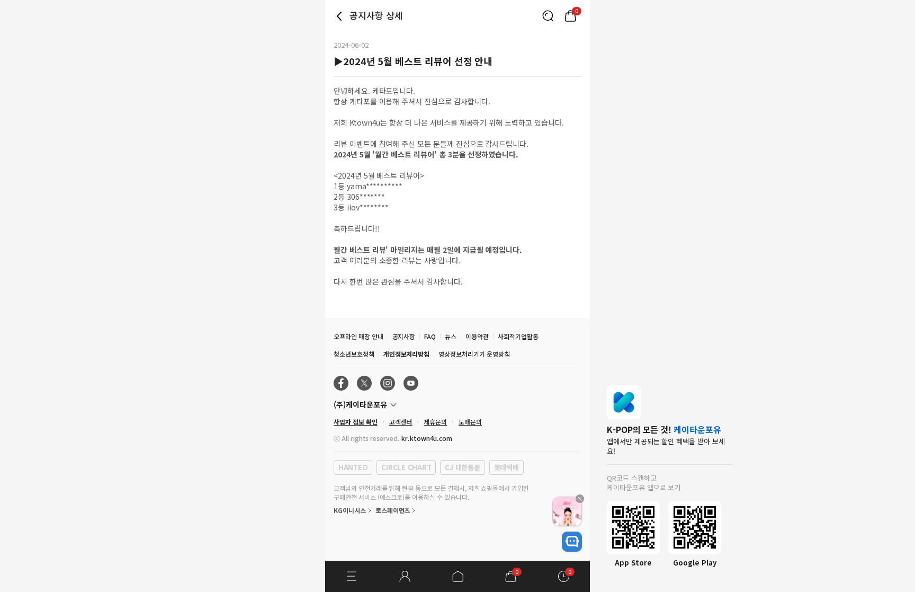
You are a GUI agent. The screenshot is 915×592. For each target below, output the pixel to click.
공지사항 (404, 336)
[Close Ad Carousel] (580, 498)
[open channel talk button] (572, 542)
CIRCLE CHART (406, 467)
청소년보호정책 (354, 353)
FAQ (430, 336)
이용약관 (477, 336)
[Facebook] (341, 383)
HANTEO (352, 467)
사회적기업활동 (518, 336)
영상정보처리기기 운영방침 (473, 353)
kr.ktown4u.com (426, 438)
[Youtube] (410, 383)
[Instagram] (387, 383)
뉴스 (450, 336)
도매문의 (470, 421)
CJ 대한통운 (462, 467)
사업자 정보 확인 (356, 421)
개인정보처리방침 (406, 353)
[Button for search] (548, 16)
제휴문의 (435, 421)
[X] (364, 383)
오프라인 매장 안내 (358, 336)
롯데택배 (506, 467)
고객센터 (400, 421)
